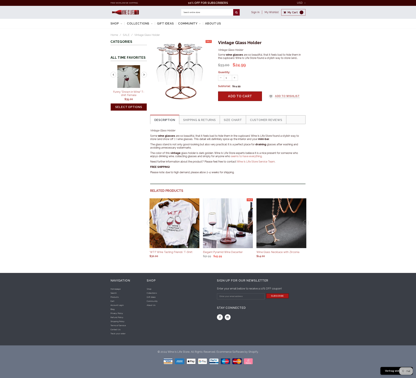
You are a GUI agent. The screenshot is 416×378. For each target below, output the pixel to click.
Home (114, 35)
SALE (126, 35)
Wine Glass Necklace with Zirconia (277, 252)
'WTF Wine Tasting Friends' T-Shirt (171, 252)
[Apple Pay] (191, 361)
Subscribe (277, 296)
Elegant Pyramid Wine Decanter (223, 252)
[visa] (168, 361)
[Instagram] (228, 317)
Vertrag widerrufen (396, 370)
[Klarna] (248, 361)
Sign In (255, 12)
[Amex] (180, 361)
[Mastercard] (237, 361)
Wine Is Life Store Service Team (256, 161)
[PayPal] (214, 361)
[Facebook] (220, 317)
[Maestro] (203, 361)
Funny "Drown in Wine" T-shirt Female (128, 93)
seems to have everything (246, 156)
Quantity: (224, 72)
